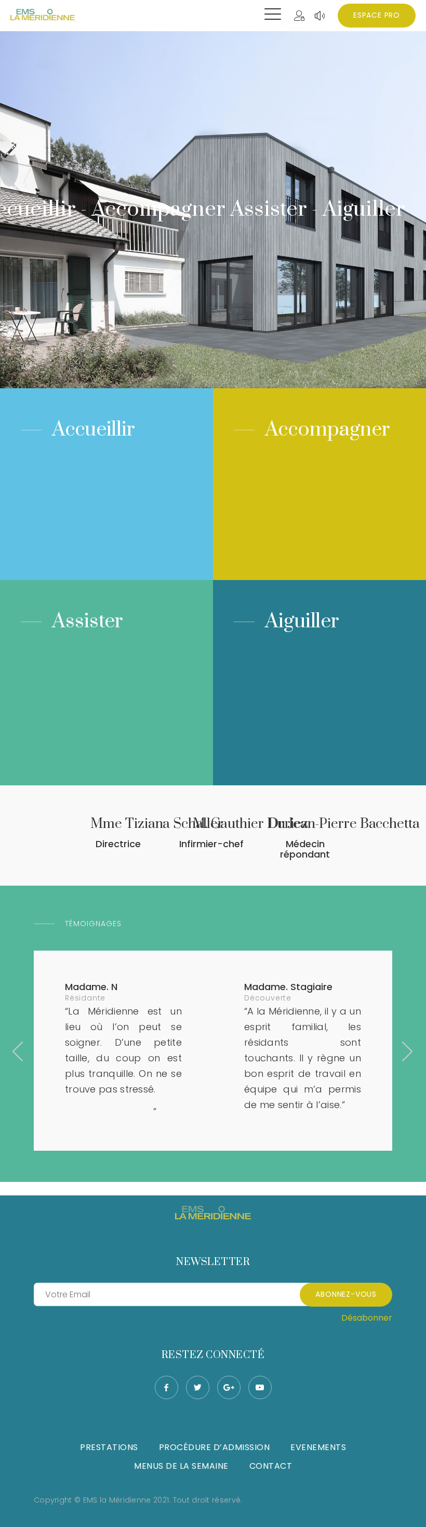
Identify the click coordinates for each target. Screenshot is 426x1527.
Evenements (318, 1447)
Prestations (109, 1447)
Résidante (85, 998)
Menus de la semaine (181, 1466)
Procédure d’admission (214, 1447)
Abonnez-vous (346, 1294)
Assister (87, 621)
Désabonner (366, 1318)
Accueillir (93, 429)
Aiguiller (302, 621)
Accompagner (327, 429)
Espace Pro (376, 15)
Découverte (267, 998)
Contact (270, 1466)
